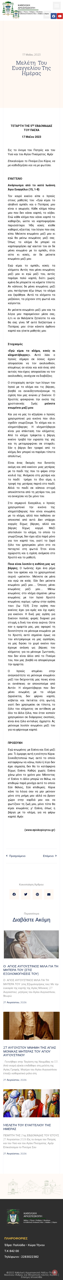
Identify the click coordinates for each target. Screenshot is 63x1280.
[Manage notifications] (55, 1272)
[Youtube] (60, 16)
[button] (57, 6)
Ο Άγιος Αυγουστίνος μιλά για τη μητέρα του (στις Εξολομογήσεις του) (30, 970)
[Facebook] (54, 16)
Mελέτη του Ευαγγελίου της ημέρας (27, 1127)
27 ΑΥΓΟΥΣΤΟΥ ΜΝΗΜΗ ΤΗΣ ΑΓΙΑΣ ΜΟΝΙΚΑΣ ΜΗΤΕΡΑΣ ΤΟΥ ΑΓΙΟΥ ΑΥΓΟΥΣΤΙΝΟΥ (29, 1051)
